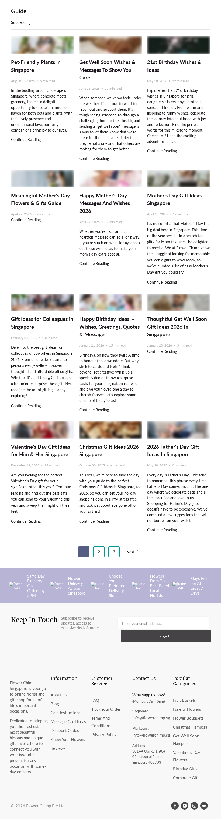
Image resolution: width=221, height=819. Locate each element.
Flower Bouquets (188, 718)
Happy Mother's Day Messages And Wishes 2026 (104, 203)
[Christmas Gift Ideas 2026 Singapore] (110, 430)
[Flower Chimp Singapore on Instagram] (194, 806)
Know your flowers (68, 739)
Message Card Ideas (68, 721)
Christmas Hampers (190, 726)
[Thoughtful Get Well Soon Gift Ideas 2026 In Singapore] (178, 302)
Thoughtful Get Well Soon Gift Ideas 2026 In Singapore (177, 326)
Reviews (58, 748)
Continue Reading (26, 139)
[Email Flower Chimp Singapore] (204, 806)
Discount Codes (65, 730)
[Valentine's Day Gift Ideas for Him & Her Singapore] (42, 430)
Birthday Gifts (185, 768)
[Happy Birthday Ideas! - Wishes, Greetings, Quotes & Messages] (110, 302)
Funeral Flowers (187, 709)
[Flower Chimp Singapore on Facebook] (175, 806)
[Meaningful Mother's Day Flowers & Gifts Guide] (42, 178)
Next (131, 551)
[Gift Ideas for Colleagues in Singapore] (42, 302)
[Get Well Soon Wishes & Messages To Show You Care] (110, 45)
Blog (55, 703)
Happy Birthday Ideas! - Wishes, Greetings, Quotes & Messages (109, 326)
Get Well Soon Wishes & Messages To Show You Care (107, 69)
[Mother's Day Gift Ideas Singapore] (178, 178)
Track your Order (105, 709)
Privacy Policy (103, 734)
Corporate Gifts (187, 777)
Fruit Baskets (184, 700)
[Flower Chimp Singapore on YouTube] (184, 806)
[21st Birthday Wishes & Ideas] (178, 45)
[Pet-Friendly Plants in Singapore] (42, 45)
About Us (59, 694)
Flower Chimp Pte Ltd (45, 805)
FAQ (95, 700)
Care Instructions (66, 712)
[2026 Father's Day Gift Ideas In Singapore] (178, 430)
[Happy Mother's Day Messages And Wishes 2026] (110, 178)
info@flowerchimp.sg (151, 717)
